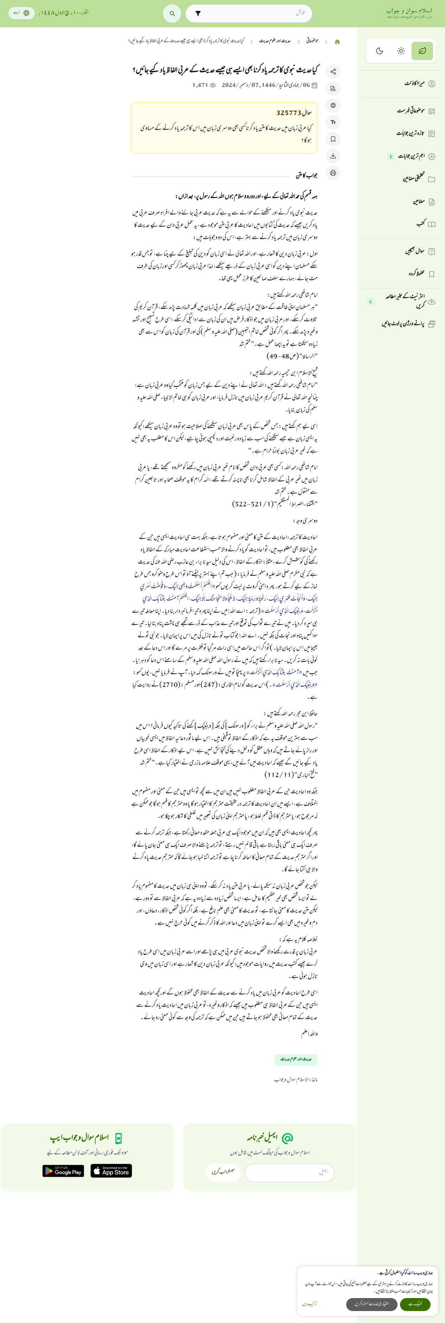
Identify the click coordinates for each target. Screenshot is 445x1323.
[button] (333, 72)
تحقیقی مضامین (414, 179)
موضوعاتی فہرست (411, 111)
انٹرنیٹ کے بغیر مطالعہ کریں (397, 302)
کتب (421, 224)
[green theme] (422, 51)
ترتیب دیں (309, 1304)
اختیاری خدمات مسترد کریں (372, 1304)
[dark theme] (379, 51)
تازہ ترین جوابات (410, 134)
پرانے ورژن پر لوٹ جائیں (403, 324)
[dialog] (367, 1291)
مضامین (419, 202)
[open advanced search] (198, 13)
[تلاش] (172, 13)
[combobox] (255, 13)
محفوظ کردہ (417, 274)
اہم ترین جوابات (407, 156)
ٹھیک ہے (415, 1304)
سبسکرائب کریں (223, 1172)
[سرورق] (337, 42)
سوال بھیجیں (415, 252)
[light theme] (401, 51)
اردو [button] (16, 13)
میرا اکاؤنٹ (415, 84)
